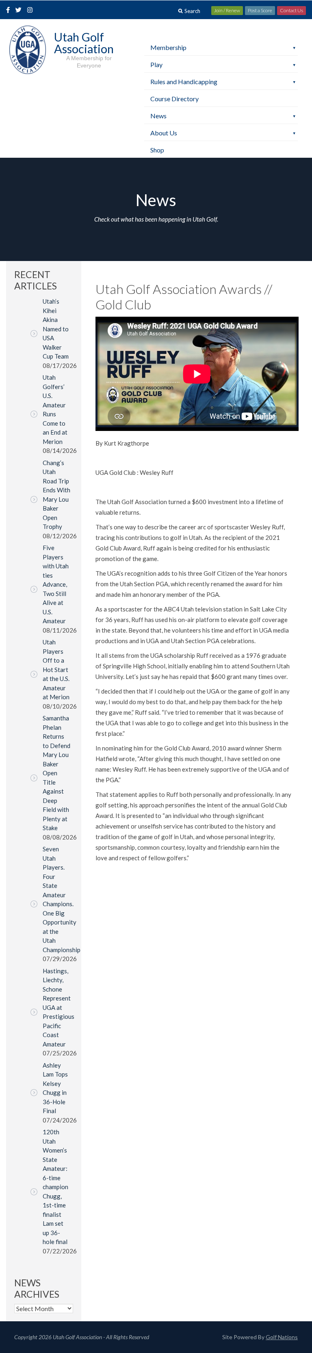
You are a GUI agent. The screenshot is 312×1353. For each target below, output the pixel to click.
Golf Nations (282, 1336)
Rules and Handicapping (183, 81)
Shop (157, 150)
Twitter (20, 11)
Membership (168, 47)
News (158, 116)
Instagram (31, 11)
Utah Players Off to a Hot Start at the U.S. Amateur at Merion (56, 669)
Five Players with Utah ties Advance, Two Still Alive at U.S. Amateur (56, 584)
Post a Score (260, 10)
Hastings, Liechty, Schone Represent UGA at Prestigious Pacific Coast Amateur (58, 1007)
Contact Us (291, 10)
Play (156, 64)
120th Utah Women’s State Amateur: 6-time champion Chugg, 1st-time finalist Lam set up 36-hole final (55, 1186)
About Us (163, 133)
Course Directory (174, 98)
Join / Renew (227, 10)
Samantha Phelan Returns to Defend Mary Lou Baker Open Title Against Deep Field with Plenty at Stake (56, 772)
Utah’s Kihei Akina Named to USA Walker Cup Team (56, 329)
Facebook (9, 11)
